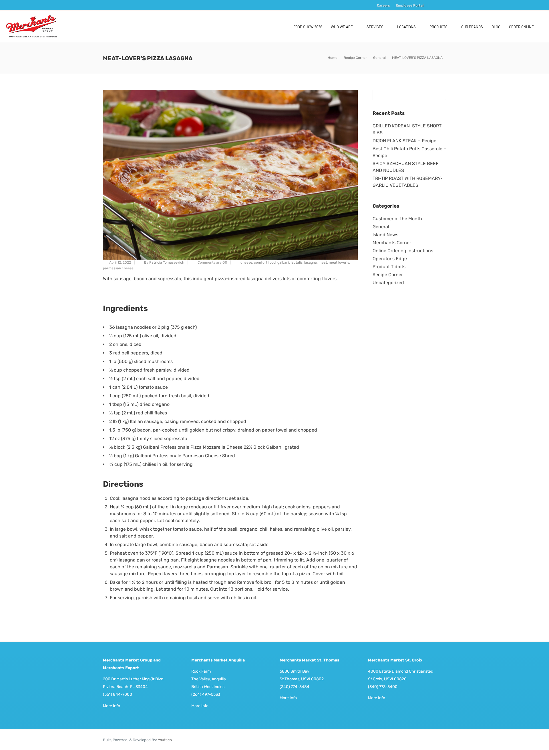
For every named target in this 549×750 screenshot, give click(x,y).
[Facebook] (435, 6)
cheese (246, 262)
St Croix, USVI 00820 (387, 679)
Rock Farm (201, 671)
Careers (383, 5)
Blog (496, 27)
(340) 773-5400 (382, 686)
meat (323, 262)
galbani (283, 262)
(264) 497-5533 (205, 694)
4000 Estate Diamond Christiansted (400, 671)
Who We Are (342, 27)
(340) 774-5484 (294, 686)
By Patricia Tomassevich (164, 262)
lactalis (297, 262)
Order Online (521, 27)
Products (438, 27)
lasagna (310, 262)
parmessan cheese (118, 268)
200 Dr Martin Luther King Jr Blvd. (133, 679)
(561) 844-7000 (117, 694)
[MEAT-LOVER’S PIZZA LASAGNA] (230, 175)
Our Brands (472, 27)
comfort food (265, 262)
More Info (111, 705)
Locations (406, 27)
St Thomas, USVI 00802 (302, 679)
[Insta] (442, 6)
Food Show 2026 (307, 27)
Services (375, 27)
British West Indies (207, 686)
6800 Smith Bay (294, 671)
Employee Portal (409, 5)
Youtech (165, 740)
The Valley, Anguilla (208, 679)
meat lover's (339, 262)
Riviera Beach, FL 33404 (125, 686)
